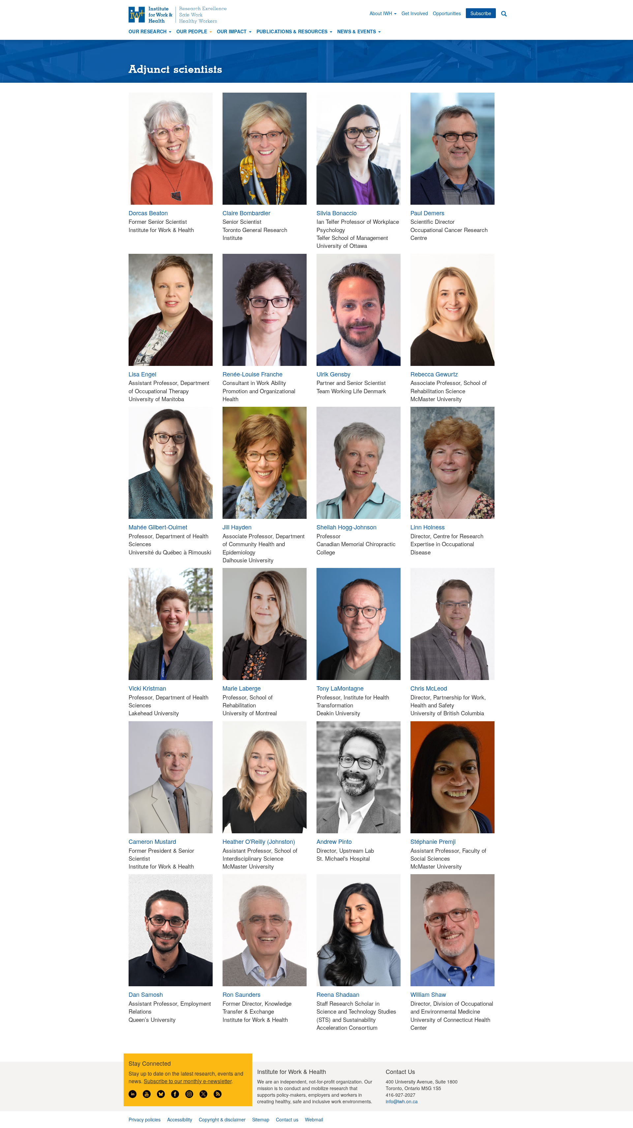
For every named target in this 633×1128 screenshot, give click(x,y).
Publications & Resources (292, 31)
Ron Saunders (241, 994)
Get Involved (415, 13)
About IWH (381, 13)
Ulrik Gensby (333, 374)
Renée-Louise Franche (253, 374)
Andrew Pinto (334, 841)
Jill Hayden (237, 526)
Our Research (148, 31)
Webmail (314, 1119)
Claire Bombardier (246, 212)
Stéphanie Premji (433, 841)
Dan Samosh (146, 994)
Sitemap (260, 1119)
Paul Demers (427, 212)
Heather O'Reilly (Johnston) (259, 841)
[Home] (180, 15)
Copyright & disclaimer (222, 1119)
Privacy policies (145, 1119)
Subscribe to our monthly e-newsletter (187, 1081)
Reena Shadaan (337, 994)
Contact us (287, 1119)
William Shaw (428, 994)
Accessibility (179, 1119)
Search (503, 13)
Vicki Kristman (147, 688)
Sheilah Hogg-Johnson (346, 526)
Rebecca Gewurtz (434, 374)
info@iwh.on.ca (402, 1101)
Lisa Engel (142, 374)
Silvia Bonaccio (336, 212)
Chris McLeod (428, 688)
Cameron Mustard (152, 841)
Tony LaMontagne (340, 688)
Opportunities (447, 13)
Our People (192, 31)
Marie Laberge (242, 688)
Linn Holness (427, 526)
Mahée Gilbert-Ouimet (158, 526)
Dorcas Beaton (148, 212)
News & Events (357, 31)
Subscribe (480, 13)
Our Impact (232, 31)
